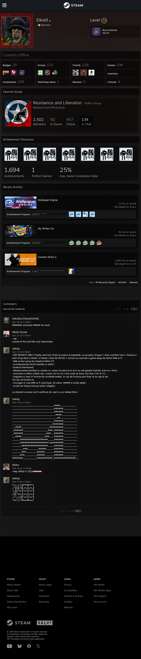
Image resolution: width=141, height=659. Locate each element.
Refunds (68, 607)
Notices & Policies (73, 596)
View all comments (14, 309)
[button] (115, 19)
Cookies (68, 601)
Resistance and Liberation (57, 102)
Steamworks (13, 596)
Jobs (41, 590)
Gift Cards (12, 607)
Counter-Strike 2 (47, 256)
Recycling (44, 601)
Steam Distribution (16, 601)
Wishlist (122, 282)
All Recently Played (105, 282)
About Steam (14, 584)
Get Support (100, 596)
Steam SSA (12, 590)
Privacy (68, 584)
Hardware (44, 596)
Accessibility (70, 590)
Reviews (134, 282)
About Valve (45, 584)
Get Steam (99, 584)
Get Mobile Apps (102, 590)
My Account (100, 601)
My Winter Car (46, 228)
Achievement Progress (18, 214)
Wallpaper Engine (48, 199)
